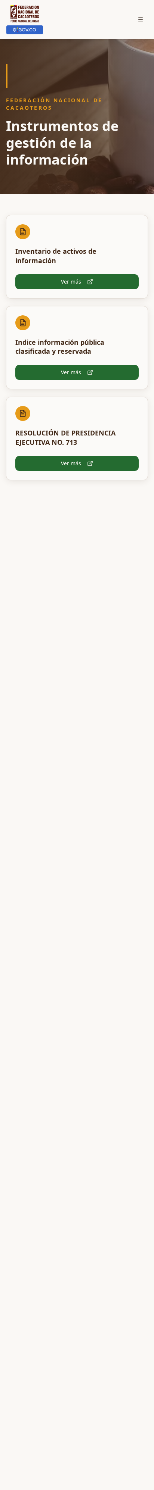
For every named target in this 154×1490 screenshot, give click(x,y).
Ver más (71, 281)
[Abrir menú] (140, 19)
